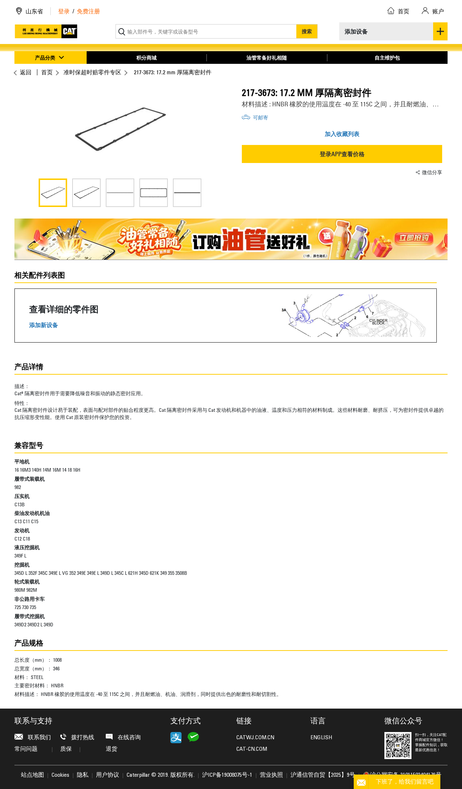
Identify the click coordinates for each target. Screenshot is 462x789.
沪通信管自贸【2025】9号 (323, 775)
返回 (25, 72)
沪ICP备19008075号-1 (227, 775)
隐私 (82, 775)
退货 (111, 749)
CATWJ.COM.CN (255, 738)
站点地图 (32, 775)
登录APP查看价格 (342, 154)
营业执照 (271, 775)
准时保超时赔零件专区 (92, 72)
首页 (47, 72)
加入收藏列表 (342, 133)
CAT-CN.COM (251, 749)
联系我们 (38, 738)
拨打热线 (82, 738)
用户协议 (107, 775)
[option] (120, 129)
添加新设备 (43, 325)
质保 (66, 749)
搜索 (307, 31)
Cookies (60, 775)
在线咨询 (128, 738)
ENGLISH (321, 738)
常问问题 (26, 749)
